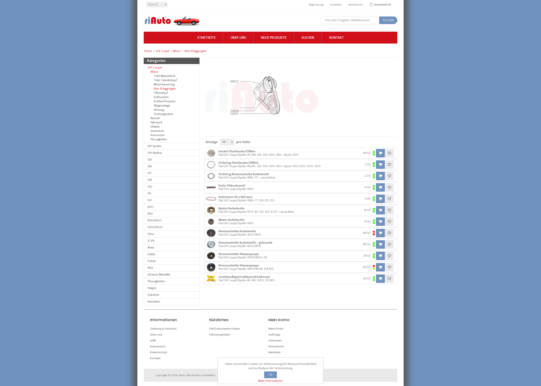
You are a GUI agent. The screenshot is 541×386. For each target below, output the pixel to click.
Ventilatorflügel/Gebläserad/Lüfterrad (244, 277)
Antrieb (155, 118)
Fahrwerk (156, 122)
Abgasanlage (162, 105)
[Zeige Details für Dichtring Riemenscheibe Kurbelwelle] (211, 176)
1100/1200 (154, 220)
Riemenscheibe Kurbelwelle (237, 231)
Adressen (275, 340)
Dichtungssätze (163, 114)
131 (149, 193)
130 (150, 186)
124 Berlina (155, 153)
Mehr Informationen (270, 381)
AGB (153, 340)
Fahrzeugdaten (219, 335)
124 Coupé (162, 51)
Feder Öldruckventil (232, 185)
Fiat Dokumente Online (224, 329)
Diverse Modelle (159, 274)
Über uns (238, 38)
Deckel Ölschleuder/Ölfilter (237, 151)
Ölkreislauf (161, 93)
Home (148, 51)
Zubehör (153, 295)
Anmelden (336, 4)
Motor (177, 51)
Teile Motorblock (164, 76)
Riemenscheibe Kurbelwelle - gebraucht (245, 242)
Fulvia (152, 261)
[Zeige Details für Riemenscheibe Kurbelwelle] (211, 233)
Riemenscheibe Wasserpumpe (239, 254)
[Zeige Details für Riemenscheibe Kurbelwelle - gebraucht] (211, 244)
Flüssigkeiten (159, 139)
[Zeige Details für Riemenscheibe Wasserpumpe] (211, 256)
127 (150, 173)
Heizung (159, 110)
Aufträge (274, 335)
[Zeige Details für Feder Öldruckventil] (211, 187)
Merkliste (274, 352)
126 (150, 166)
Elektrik (155, 126)
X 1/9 (151, 241)
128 (150, 180)
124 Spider (154, 146)
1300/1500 (155, 227)
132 (150, 200)
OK (271, 374)
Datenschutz (158, 352)
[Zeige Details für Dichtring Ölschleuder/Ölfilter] (211, 164)
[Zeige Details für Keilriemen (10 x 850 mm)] (211, 199)
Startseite (206, 38)
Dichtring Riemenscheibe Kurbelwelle (244, 174)
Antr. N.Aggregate (165, 88)
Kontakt (336, 38)
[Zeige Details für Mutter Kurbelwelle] (211, 210)
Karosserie (158, 135)
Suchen (308, 38)
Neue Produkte (274, 38)
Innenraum (157, 131)
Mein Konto (276, 329)
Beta (151, 247)
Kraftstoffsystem (164, 101)
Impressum (158, 346)
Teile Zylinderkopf (165, 80)
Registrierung (316, 4)
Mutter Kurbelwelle (232, 208)
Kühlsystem (161, 97)
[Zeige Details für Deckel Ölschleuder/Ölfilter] (211, 153)
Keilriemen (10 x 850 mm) (235, 197)
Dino (151, 234)
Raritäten (154, 301)
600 (150, 207)
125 (150, 159)
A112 (150, 268)
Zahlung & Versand (163, 329)
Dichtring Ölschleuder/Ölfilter (239, 163)
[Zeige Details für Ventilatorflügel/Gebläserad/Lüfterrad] (211, 278)
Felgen (152, 288)
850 (150, 214)
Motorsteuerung (164, 84)
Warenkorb (276, 346)
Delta (151, 254)
